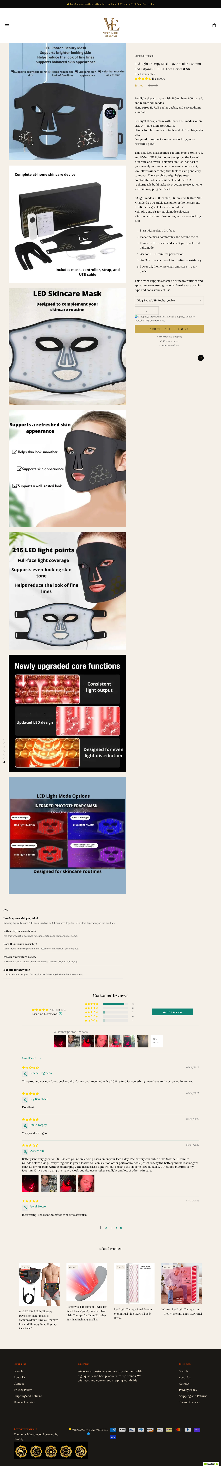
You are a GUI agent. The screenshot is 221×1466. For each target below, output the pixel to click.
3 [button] (111, 1228)
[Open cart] (214, 26)
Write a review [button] (172, 1012)
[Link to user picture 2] (49, 1183)
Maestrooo (34, 1434)
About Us (19, 1377)
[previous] (11, 1295)
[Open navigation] (7, 25)
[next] (210, 1295)
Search (18, 1371)
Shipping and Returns (28, 1396)
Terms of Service (24, 1402)
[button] (143, 78)
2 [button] (106, 1228)
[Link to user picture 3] (67, 1183)
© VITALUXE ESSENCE (25, 1429)
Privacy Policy (23, 1389)
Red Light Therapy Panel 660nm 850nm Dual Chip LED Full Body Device (133, 1314)
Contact (19, 1383)
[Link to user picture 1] (30, 1183)
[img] (30, 1067)
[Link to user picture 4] (86, 1183)
